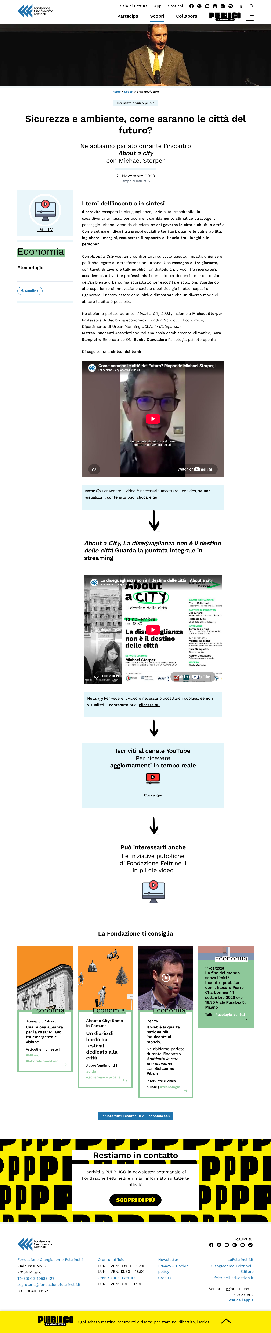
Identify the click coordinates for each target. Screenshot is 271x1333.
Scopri (157, 16)
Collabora (186, 16)
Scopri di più (135, 1200)
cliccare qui (148, 497)
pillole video (157, 870)
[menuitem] (241, 6)
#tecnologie (30, 267)
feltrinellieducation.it (234, 1278)
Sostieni (175, 6)
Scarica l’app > (240, 1300)
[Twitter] (199, 6)
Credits (164, 1278)
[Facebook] (191, 6)
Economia (40, 251)
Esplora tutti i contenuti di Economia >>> (135, 1116)
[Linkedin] (223, 6)
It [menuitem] (241, 6)
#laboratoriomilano (42, 1061)
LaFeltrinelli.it (241, 1259)
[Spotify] (230, 6)
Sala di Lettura (134, 6)
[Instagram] (215, 6)
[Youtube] (207, 6)
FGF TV (45, 229)
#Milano (32, 1055)
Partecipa (127, 16)
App (157, 6)
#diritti (239, 1015)
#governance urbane (103, 1077)
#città (91, 1071)
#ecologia (224, 1015)
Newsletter (168, 1259)
